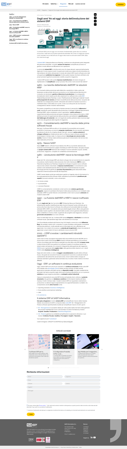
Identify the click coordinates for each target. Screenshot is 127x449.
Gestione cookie (75, 447)
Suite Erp (54, 4)
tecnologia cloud (53, 268)
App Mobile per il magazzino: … (88, 352)
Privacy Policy (63, 447)
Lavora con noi (80, 4)
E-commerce (42, 295)
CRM (38, 250)
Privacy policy (42, 405)
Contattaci (120, 4)
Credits (80, 447)
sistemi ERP (41, 62)
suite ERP (68, 303)
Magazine (63, 4)
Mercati (70, 4)
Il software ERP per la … (36, 352)
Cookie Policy (68, 447)
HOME (38, 10)
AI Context (86, 433)
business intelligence (57, 287)
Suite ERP (85, 428)
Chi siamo (45, 4)
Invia (31, 414)
